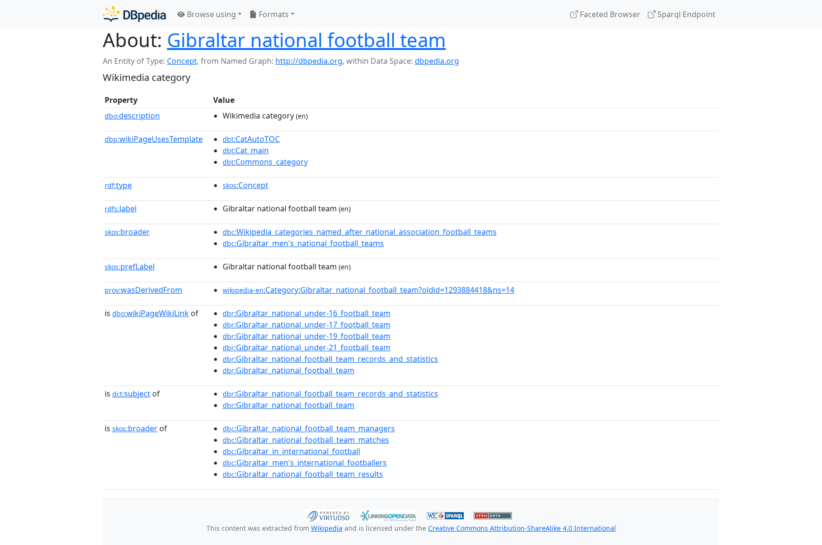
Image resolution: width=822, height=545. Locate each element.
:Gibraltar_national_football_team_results (303, 474)
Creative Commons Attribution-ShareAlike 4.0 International (522, 528)
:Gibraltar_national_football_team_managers (309, 428)
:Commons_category (265, 162)
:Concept (245, 185)
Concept (182, 61)
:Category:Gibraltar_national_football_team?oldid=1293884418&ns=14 (368, 290)
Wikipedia (326, 528)
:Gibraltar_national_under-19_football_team (307, 336)
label (121, 208)
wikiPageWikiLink (150, 313)
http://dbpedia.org (308, 61)
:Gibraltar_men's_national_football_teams (303, 243)
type (118, 185)
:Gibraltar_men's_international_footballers (305, 462)
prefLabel (130, 266)
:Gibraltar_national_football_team (288, 370)
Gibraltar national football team (306, 40)
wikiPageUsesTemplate (154, 139)
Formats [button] (273, 14)
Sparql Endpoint (685, 14)
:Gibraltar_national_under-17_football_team (307, 324)
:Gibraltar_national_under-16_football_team (307, 313)
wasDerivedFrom (143, 290)
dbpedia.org (437, 61)
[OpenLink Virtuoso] (328, 514)
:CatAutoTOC (251, 139)
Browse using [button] (210, 14)
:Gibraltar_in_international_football (291, 451)
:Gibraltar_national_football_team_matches (306, 440)
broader (127, 232)
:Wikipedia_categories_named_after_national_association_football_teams (360, 232)
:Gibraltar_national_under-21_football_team (307, 347)
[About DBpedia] (134, 14)
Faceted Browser (609, 14)
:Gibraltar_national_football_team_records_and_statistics (330, 359)
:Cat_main (246, 150)
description (132, 115)
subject (131, 393)
